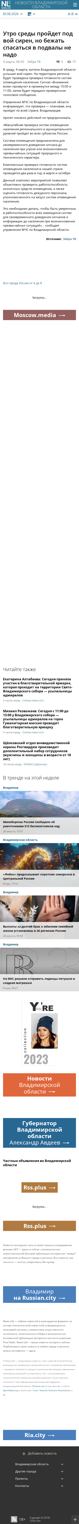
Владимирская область (32, 1464)
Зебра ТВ (34, 62)
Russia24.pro (64, 1390)
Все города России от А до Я (22, 283)
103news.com (38, 1386)
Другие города (25, 1471)
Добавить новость (42, 1453)
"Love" (35, 1390)
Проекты (21, 1478)
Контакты (22, 1486)
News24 (43, 1390)
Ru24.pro (52, 1390)
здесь (32, 1350)
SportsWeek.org (10, 1390)
